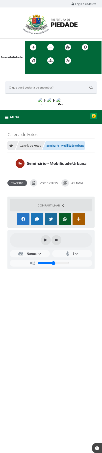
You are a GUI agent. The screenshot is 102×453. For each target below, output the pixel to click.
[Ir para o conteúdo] (82, 61)
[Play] (46, 240)
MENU (14, 116)
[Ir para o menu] (93, 61)
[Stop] (56, 240)
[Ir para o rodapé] (41, 71)
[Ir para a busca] (30, 71)
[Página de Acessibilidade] (68, 60)
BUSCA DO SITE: (19, 79)
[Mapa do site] (50, 60)
